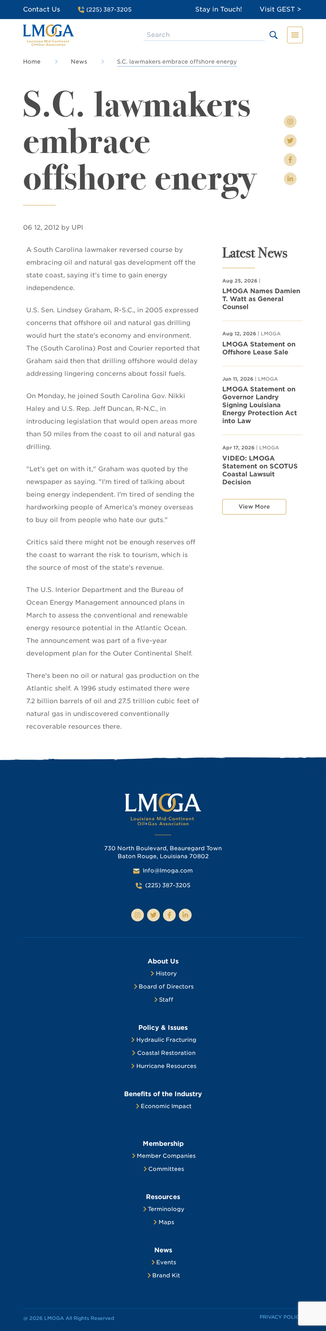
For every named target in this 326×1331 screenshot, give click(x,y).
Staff (166, 999)
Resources (163, 1197)
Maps (166, 1222)
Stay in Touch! (218, 9)
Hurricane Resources (166, 1066)
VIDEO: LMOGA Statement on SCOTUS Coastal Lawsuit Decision (260, 470)
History (166, 973)
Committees (166, 1169)
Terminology (166, 1209)
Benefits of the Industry (163, 1094)
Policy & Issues (163, 1027)
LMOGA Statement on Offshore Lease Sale (258, 348)
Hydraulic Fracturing (166, 1040)
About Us (163, 961)
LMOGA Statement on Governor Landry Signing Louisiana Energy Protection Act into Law (259, 405)
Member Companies (166, 1156)
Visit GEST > (280, 9)
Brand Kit (166, 1275)
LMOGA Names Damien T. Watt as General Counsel (261, 299)
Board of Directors (166, 986)
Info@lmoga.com (168, 870)
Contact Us (41, 9)
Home (32, 61)
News (79, 61)
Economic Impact (166, 1106)
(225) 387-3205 (167, 885)
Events (166, 1262)
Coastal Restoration (166, 1053)
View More (254, 506)
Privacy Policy (281, 1317)
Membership (163, 1143)
